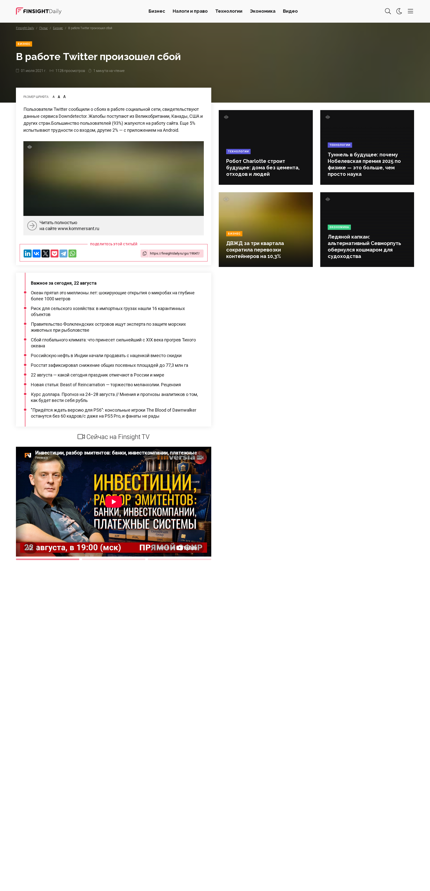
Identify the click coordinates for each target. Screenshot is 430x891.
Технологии (228, 11)
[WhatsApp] (72, 253)
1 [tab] (47, 559)
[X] (46, 253)
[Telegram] (63, 253)
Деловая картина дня (38, 11)
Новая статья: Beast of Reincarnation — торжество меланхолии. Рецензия (106, 384)
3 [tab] (179, 559)
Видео (290, 11)
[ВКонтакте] (37, 253)
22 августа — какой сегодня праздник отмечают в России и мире (97, 375)
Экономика (262, 11)
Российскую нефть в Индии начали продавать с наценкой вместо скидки (106, 355)
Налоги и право (190, 11)
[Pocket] (54, 253)
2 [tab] (113, 559)
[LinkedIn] (28, 253)
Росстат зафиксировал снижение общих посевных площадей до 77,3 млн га (109, 365)
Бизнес (157, 11)
